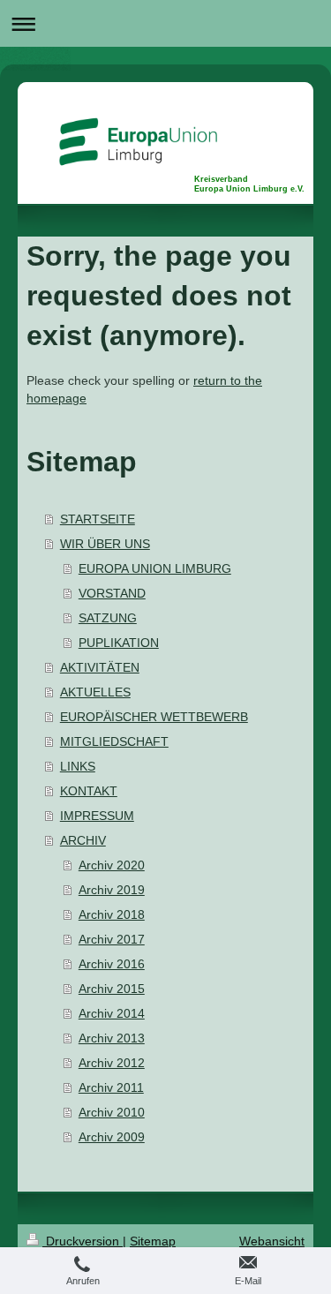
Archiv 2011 (111, 1087)
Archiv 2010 (112, 1112)
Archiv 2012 (112, 1063)
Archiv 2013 (112, 1038)
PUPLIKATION (119, 643)
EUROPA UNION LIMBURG (155, 568)
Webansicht (272, 1241)
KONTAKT (88, 791)
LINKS (77, 766)
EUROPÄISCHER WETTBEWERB (154, 717)
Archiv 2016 (112, 964)
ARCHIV (83, 840)
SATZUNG (108, 618)
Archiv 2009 (112, 1137)
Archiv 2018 (112, 914)
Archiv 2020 (112, 865)
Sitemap (153, 1241)
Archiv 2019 (112, 890)
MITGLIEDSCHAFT (114, 741)
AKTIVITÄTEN (99, 667)
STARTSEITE (97, 519)
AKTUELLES (95, 692)
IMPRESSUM (97, 816)
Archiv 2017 (112, 939)
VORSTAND (112, 593)
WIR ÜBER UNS (105, 544)
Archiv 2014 (112, 1013)
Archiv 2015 (112, 989)
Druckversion (82, 1241)
